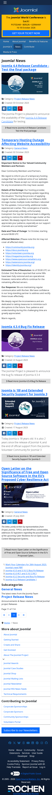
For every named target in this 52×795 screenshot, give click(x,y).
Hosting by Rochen (26, 793)
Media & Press (10, 52)
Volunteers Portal (12, 722)
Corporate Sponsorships (15, 706)
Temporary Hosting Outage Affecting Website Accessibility (26, 142)
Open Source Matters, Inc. (28, 779)
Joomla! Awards (11, 663)
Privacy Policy (38, 761)
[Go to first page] (4, 615)
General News (21, 148)
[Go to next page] (19, 615)
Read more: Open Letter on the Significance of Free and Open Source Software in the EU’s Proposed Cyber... (26, 552)
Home (6, 41)
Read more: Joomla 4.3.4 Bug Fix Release (26, 381)
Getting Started (11, 639)
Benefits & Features (38, 41)
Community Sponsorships (16, 716)
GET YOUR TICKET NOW (26, 33)
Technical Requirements (15, 694)
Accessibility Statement (19, 761)
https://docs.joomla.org (17, 250)
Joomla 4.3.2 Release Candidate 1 (21, 579)
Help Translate (13, 767)
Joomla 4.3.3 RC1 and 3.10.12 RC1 (21, 573)
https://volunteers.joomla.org (20, 253)
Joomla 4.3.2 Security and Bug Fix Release (25, 576)
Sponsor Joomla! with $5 (33, 764)
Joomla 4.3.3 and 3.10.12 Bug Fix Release (25, 570)
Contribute (29, 46)
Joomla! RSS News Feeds (15, 689)
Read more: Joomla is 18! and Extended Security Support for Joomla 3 (26, 458)
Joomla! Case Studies (13, 668)
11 (14, 615)
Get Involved (10, 650)
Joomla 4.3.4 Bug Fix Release (23, 326)
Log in (42, 767)
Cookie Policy (13, 764)
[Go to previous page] (9, 615)
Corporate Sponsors (13, 711)
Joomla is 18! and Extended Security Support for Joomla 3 (24, 392)
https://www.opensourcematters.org (23, 259)
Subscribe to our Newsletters (20, 730)
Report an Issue (29, 767)
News (18, 46)
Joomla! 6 (7, 46)
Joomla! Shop (10, 673)
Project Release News (24, 98)
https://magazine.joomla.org (19, 256)
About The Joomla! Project (16, 655)
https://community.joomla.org (20, 247)
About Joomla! (19, 41)
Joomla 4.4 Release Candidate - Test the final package (25, 68)
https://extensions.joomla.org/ (20, 262)
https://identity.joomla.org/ (18, 265)
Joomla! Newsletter (13, 683)
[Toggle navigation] (5, 2)
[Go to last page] (23, 615)
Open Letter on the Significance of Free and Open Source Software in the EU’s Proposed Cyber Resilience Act (25, 474)
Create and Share (12, 644)
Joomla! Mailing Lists (13, 678)
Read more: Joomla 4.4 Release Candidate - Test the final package (26, 129)
